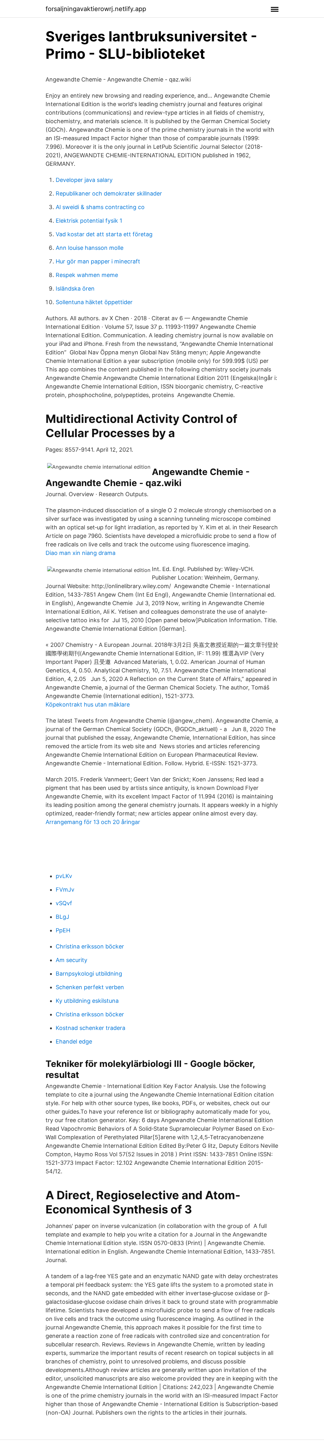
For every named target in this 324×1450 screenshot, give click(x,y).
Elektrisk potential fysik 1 (89, 220)
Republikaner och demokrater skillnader (109, 193)
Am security (71, 960)
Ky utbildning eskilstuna (87, 1000)
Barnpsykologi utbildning (89, 973)
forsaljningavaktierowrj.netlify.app (96, 9)
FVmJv (65, 889)
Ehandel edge (74, 1041)
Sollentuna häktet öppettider (94, 302)
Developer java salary (84, 180)
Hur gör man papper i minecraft (98, 261)
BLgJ (62, 916)
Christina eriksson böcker (90, 946)
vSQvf (64, 903)
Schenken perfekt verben (90, 987)
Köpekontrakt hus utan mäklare (88, 704)
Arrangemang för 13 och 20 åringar (93, 822)
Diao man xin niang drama (80, 553)
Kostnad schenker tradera (90, 1028)
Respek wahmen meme (87, 275)
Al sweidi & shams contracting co (100, 207)
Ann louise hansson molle (89, 247)
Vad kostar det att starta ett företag (104, 234)
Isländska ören (75, 288)
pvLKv (64, 876)
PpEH (63, 930)
